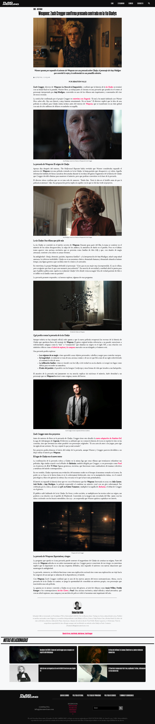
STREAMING (121, 3)
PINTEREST (72, 710)
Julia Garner (81, 633)
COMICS (131, 3)
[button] (149, 3)
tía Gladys (109, 87)
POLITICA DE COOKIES (110, 695)
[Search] (121, 708)
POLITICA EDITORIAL (78, 695)
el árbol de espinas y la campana (63, 347)
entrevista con (81, 99)
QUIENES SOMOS (64, 695)
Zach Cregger (88, 633)
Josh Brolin (74, 633)
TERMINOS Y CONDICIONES (126, 695)
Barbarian (102, 487)
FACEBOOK (73, 708)
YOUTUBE (73, 712)
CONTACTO (140, 3)
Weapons (89, 104)
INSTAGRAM (73, 706)
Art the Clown (62, 591)
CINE (112, 3)
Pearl (120, 464)
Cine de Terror (66, 633)
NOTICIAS (39, 9)
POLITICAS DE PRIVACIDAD (94, 695)
